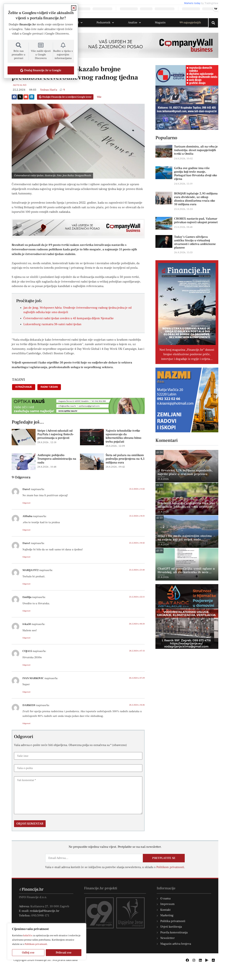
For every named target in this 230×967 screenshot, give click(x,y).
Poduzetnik (103, 22)
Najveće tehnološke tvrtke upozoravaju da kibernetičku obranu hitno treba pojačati (123, 436)
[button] (14, 96)
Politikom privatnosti (36, 944)
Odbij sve (28, 953)
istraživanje (23, 387)
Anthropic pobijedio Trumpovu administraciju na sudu (56, 459)
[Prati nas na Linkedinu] (200, 960)
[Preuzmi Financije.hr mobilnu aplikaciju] (207, 960)
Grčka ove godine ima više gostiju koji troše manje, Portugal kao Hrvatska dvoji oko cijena (195, 173)
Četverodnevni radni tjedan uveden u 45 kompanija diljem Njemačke (68, 318)
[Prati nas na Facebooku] (187, 960)
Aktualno (19, 85)
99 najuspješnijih (190, 22)
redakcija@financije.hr (44, 911)
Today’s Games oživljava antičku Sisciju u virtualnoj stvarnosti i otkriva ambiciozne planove (195, 242)
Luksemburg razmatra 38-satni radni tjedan (52, 324)
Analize (132, 22)
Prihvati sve (64, 953)
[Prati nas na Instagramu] (194, 960)
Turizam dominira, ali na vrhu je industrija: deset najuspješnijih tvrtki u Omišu (196, 150)
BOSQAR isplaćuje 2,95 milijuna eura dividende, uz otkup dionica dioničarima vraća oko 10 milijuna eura (196, 199)
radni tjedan (49, 387)
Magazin (160, 22)
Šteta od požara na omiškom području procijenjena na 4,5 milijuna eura (125, 459)
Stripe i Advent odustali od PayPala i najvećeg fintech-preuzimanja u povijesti (55, 434)
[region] (46, 941)
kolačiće (27, 935)
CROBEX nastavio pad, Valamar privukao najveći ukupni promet (196, 220)
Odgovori (26, 503)
